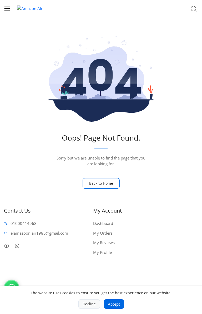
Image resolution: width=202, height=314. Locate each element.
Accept (114, 304)
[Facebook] (6, 245)
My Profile (102, 252)
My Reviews (104, 242)
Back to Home (101, 183)
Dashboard (103, 223)
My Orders (103, 233)
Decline (89, 303)
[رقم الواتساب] (17, 245)
